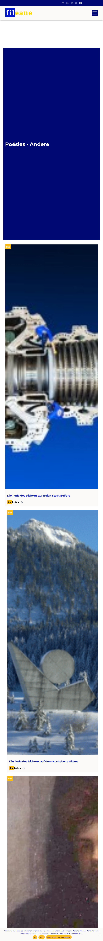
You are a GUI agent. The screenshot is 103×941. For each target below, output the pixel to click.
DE (80, 3)
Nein (41, 937)
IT (72, 3)
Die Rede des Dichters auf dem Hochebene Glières (43, 761)
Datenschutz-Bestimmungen (58, 937)
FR (63, 3)
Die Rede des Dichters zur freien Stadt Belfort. (38, 495)
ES (76, 3)
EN (67, 3)
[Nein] (100, 934)
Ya (35, 937)
